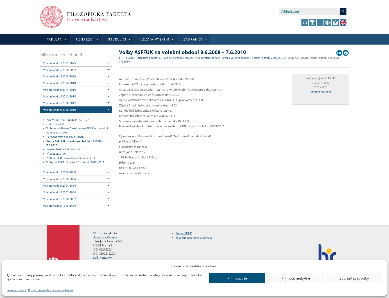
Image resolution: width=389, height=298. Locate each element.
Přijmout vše (237, 278)
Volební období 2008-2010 (59, 109)
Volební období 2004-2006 (59, 185)
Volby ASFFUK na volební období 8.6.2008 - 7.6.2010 (74, 143)
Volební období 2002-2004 (59, 192)
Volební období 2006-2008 (59, 172)
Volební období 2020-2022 (59, 70)
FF (120, 57)
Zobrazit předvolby (354, 278)
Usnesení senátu (56, 124)
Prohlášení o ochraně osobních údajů (51, 290)
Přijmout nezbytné (295, 278)
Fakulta (129, 57)
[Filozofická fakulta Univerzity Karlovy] (85, 16)
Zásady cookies (16, 290)
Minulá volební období (61, 55)
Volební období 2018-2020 (59, 76)
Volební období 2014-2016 (59, 89)
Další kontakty (102, 257)
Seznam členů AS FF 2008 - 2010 (64, 149)
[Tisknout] (346, 52)
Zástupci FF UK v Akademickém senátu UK (70, 158)
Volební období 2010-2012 (59, 103)
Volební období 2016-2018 (59, 83)
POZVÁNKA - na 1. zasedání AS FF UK (67, 120)
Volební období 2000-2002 (59, 199)
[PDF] (339, 52)
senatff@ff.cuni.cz (320, 91)
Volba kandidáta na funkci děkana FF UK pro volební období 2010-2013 (77, 130)
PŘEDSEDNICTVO (56, 153)
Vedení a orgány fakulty (178, 57)
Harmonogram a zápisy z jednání (65, 136)
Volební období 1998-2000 (59, 205)
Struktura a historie (149, 57)
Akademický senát (207, 57)
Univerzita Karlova (105, 237)
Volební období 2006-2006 (59, 179)
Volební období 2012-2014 (59, 96)
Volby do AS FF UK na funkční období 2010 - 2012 (75, 162)
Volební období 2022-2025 (59, 63)
